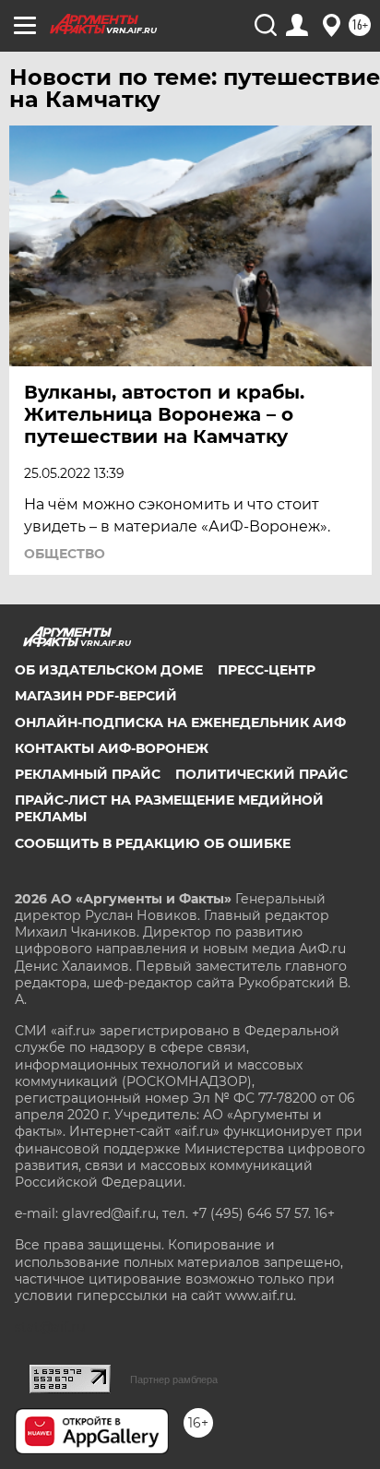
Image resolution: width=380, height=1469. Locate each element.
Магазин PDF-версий (96, 695)
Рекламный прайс (87, 774)
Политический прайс (261, 774)
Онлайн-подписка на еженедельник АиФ (180, 722)
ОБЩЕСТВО (64, 553)
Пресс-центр (266, 670)
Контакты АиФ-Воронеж (111, 748)
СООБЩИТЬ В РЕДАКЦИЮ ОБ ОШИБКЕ (153, 843)
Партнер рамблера (174, 1379)
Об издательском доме (109, 670)
